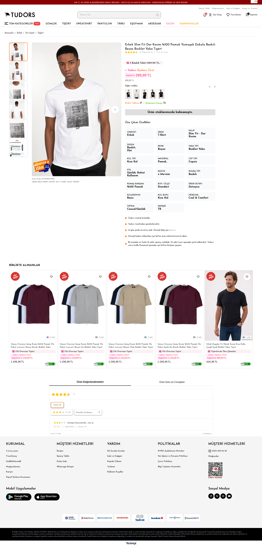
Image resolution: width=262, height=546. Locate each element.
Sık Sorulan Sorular (116, 451)
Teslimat (111, 467)
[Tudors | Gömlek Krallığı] (20, 15)
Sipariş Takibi (204, 8)
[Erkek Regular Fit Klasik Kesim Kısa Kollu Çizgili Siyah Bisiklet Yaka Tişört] (229, 305)
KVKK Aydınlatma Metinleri (171, 451)
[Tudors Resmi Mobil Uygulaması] (18, 497)
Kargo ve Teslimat (249, 8)
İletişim (60, 451)
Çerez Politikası (165, 461)
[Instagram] (223, 496)
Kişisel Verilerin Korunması (18, 477)
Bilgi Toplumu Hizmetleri (169, 467)
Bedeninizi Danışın (154, 103)
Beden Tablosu (132, 103)
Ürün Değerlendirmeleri (90, 382)
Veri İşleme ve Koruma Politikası (173, 456)
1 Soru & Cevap (162, 52)
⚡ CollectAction (206, 433)
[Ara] (158, 15)
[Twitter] (217, 496)
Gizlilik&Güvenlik (13, 461)
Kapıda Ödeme (114, 461)
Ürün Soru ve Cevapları (172, 382)
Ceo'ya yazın (12, 451)
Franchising (11, 456)
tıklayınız (172, 230)
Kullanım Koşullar (115, 472)
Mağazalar (213, 456)
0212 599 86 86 (219, 451)
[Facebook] (211, 496)
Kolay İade (62, 461)
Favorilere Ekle (51, 276)
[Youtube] (229, 496)
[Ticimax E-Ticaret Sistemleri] (131, 543)
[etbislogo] (215, 470)
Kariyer (9, 472)
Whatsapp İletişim (65, 467)
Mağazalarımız (218, 8)
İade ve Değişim (233, 8)
